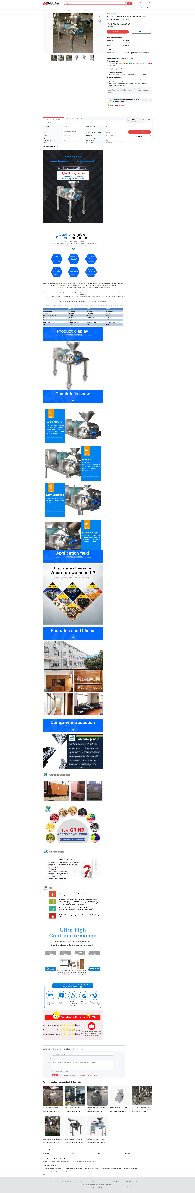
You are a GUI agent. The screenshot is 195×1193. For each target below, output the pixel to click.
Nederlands (100, 1181)
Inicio (44, 10)
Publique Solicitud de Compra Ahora (87, 1075)
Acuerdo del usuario (84, 1180)
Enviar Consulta (117, 32)
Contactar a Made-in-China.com (106, 1180)
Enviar (54, 1075)
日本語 (114, 1181)
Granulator (127, 1153)
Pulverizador (46, 1153)
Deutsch (95, 1181)
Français (78, 1181)
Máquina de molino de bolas (130, 1168)
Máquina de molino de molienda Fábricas (111, 1168)
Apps (142, 8)
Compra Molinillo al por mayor (68, 1172)
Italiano (90, 1181)
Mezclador (72, 1153)
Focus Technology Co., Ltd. (94, 1184)
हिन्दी (118, 1181)
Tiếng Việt (132, 1181)
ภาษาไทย (122, 1181)
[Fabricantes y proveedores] (51, 3)
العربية (106, 1181)
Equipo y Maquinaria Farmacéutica (68, 10)
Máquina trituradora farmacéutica (84, 10)
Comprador (126, 8)
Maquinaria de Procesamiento (53, 10)
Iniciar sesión (149, 4)
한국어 (110, 1181)
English (62, 1181)
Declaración (75, 1180)
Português (72, 1181)
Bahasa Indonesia (140, 1181)
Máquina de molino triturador (51, 1172)
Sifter (99, 1153)
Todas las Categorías (50, 8)
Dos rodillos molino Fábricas (91, 1168)
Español (67, 1181)
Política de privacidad (94, 1180)
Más (44, 1174)
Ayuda (135, 8)
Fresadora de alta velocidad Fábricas (73, 1168)
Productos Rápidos (119, 1180)
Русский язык (84, 1181)
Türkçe (127, 1181)
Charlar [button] (142, 32)
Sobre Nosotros (68, 1180)
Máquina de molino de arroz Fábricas (52, 1168)
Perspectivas (127, 1180)
